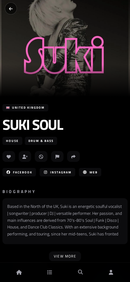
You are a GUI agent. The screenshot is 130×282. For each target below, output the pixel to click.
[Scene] (50, 272)
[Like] (8, 156)
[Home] (19, 272)
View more (65, 256)
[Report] (57, 156)
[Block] (41, 156)
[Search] (80, 272)
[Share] (73, 156)
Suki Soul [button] (32, 124)
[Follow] (25, 156)
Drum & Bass (41, 141)
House (12, 141)
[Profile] (111, 272)
